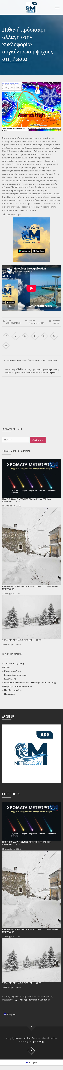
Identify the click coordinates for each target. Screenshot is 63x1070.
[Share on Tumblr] (34, 336)
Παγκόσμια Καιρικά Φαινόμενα (18, 686)
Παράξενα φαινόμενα (13, 690)
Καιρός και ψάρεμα (12, 671)
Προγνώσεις (9, 694)
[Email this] (6, 345)
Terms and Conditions (39, 1000)
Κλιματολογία (10, 678)
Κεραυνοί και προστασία (15, 675)
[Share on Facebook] (6, 336)
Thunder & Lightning (14, 663)
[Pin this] (54, 336)
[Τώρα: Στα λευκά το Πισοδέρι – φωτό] (31, 617)
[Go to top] (31, 1026)
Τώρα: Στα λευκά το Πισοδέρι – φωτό (21, 640)
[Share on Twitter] (15, 336)
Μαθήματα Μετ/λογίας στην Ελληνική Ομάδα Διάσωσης (30, 682)
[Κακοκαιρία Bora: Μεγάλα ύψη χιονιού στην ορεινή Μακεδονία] (31, 546)
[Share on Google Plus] (44, 336)
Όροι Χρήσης (21, 1000)
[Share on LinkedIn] (25, 336)
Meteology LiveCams (13, 323)
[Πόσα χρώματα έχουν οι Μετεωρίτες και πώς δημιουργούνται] (31, 478)
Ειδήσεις (55, 323)
